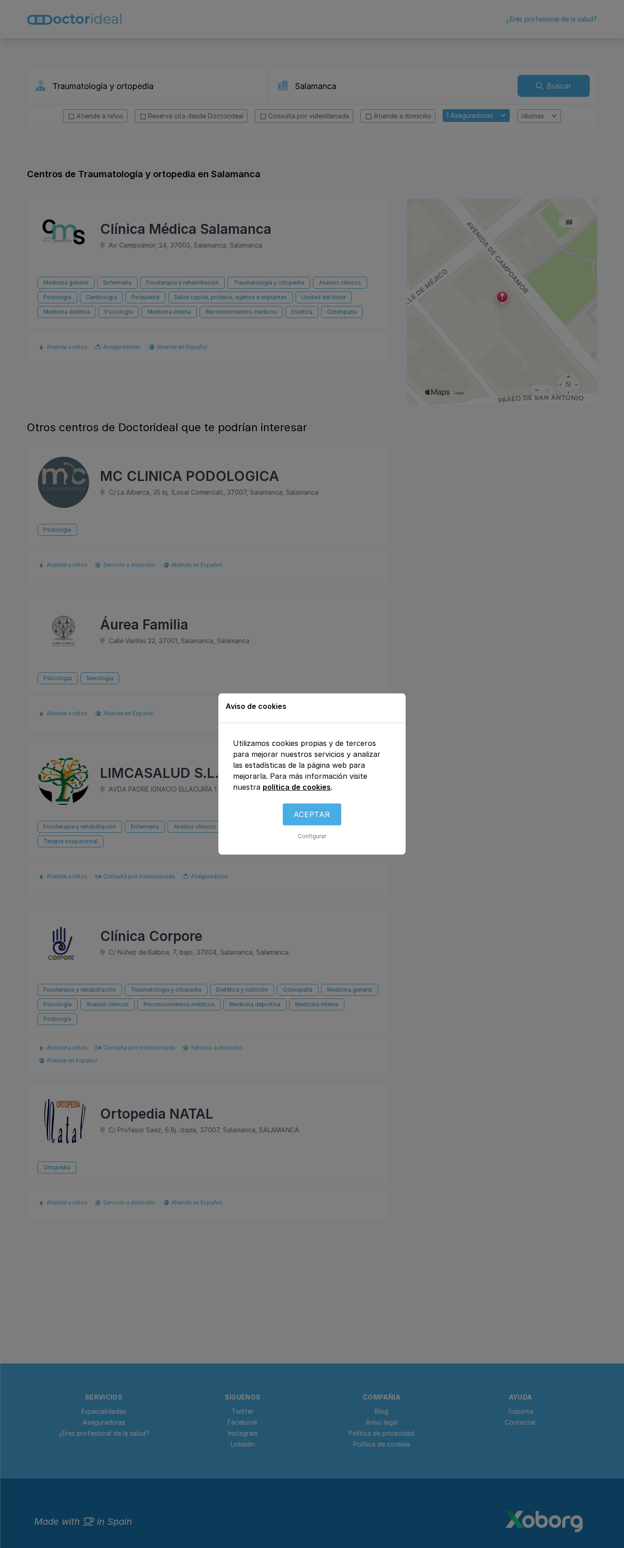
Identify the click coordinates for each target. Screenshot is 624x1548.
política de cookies (297, 787)
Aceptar (312, 814)
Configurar (312, 836)
